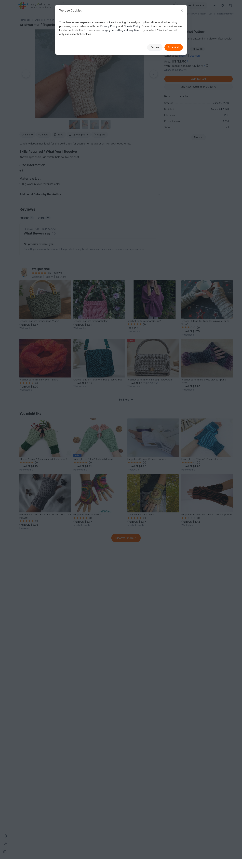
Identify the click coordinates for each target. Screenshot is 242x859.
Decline (154, 47)
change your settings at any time (119, 30)
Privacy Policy (109, 26)
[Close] (182, 10)
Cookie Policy (132, 26)
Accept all (173, 47)
